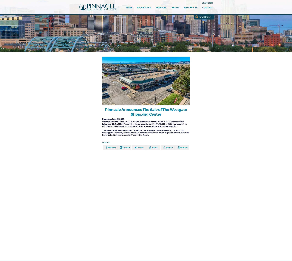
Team (129, 7)
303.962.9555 (207, 3)
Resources (191, 7)
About (175, 7)
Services (161, 7)
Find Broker (205, 17)
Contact (207, 7)
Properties (144, 7)
